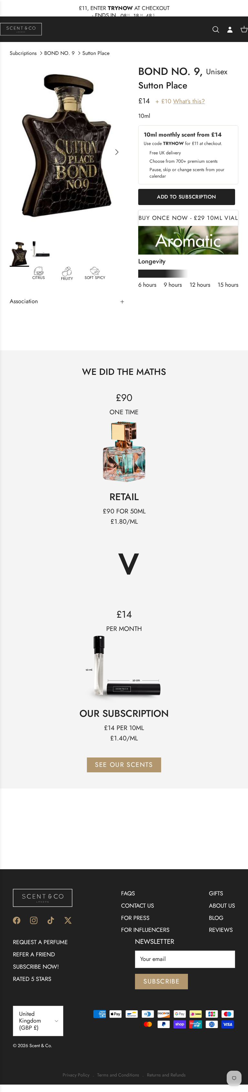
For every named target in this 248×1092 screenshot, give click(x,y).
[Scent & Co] (21, 29)
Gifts (216, 893)
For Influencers (145, 930)
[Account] (230, 29)
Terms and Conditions (118, 1075)
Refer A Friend (34, 954)
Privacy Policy (76, 1075)
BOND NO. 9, (170, 71)
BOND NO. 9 (59, 53)
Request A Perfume (40, 942)
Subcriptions (23, 53)
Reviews (221, 930)
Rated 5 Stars (32, 979)
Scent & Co (40, 1045)
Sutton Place (95, 53)
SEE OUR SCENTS (124, 764)
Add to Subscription (186, 197)
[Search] (216, 29)
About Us (222, 905)
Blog (216, 918)
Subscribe (161, 981)
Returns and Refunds (166, 1075)
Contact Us (137, 905)
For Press (135, 918)
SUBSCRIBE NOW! (36, 967)
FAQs (128, 893)
